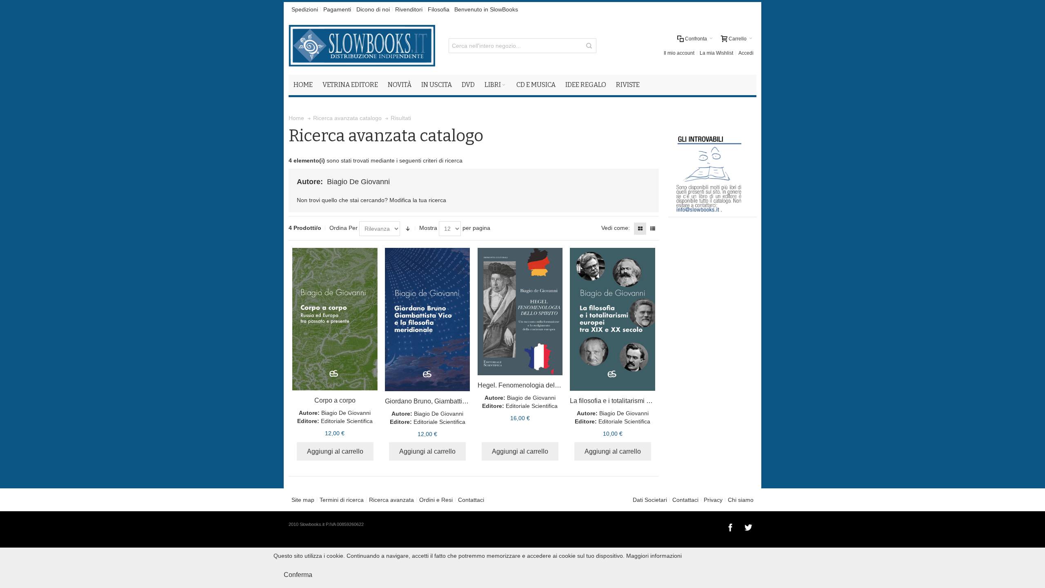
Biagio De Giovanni (346, 413)
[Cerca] (589, 46)
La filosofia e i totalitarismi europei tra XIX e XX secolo (648, 400)
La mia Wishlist (716, 53)
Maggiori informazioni (654, 555)
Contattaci (471, 500)
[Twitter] (748, 526)
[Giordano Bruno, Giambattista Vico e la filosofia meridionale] (427, 319)
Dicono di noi (373, 9)
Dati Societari (650, 500)
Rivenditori (408, 9)
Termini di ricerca (342, 500)
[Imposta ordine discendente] (408, 229)
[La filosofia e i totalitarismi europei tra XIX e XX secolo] (612, 319)
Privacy (713, 500)
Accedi (746, 53)
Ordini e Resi (436, 500)
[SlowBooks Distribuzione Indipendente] (362, 46)
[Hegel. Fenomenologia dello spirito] (520, 312)
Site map (302, 500)
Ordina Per (343, 228)
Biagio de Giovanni (531, 397)
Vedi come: (615, 228)
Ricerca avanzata (391, 500)
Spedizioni (304, 9)
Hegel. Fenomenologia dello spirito (528, 385)
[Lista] (653, 229)
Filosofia (438, 9)
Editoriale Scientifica (347, 421)
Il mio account (679, 53)
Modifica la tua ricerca (417, 200)
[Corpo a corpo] (335, 319)
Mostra (428, 228)
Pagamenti (337, 9)
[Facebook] (731, 526)
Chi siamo (741, 500)
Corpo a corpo (335, 400)
